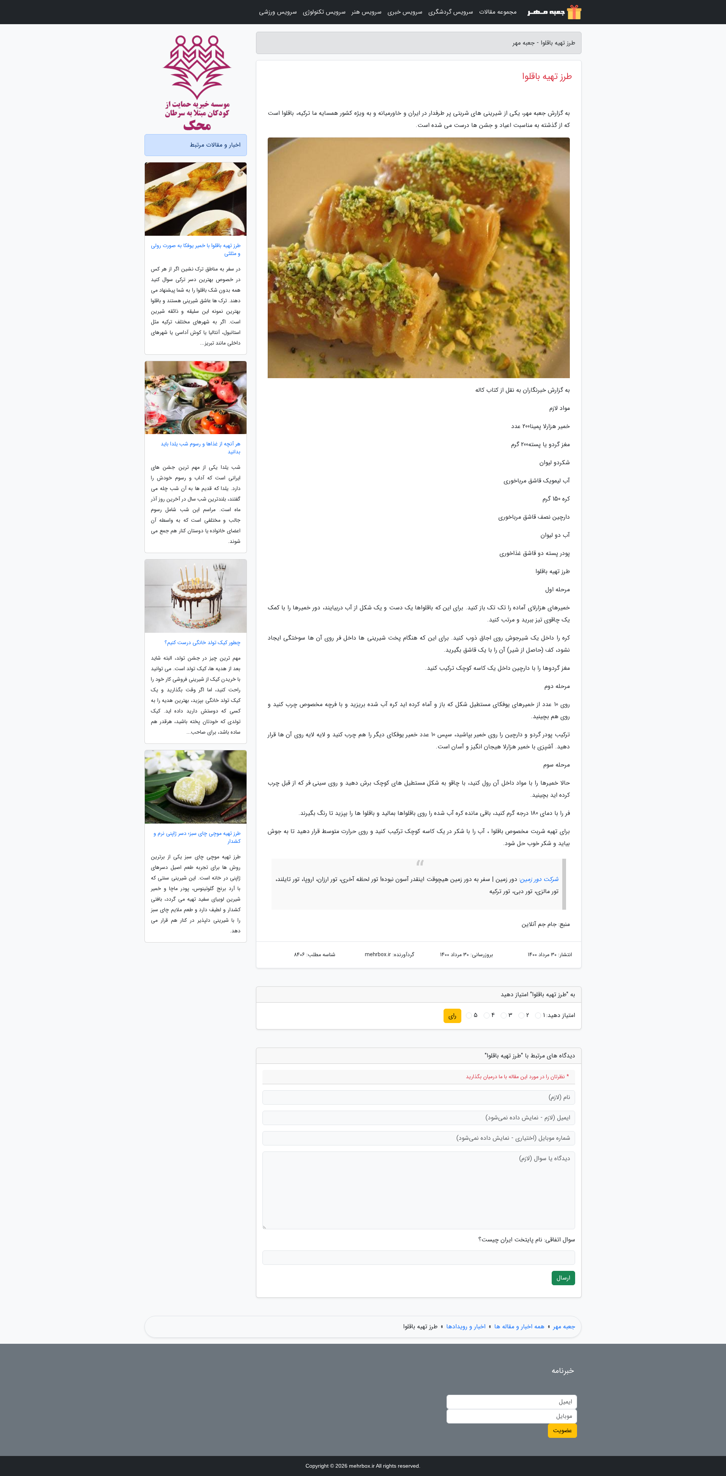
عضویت (562, 1430)
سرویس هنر (367, 12)
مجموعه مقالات (498, 12)
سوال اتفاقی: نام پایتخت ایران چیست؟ (526, 1239)
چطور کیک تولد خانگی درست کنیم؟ (202, 643)
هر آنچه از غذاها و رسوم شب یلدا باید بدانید (200, 448)
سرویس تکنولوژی (324, 12)
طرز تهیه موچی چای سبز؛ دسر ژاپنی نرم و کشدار (197, 837)
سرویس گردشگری (450, 12)
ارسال (563, 1278)
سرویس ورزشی (278, 12)
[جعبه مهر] (554, 12)
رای (452, 1015)
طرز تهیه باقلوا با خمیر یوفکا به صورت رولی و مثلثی (195, 250)
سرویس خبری (405, 12)
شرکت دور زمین (539, 879)
